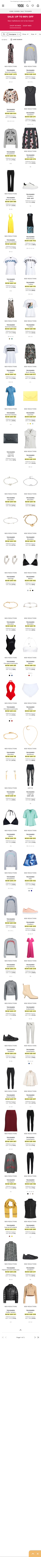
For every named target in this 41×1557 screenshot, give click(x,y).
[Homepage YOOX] (20, 5)
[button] (20, 1329)
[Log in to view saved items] (33, 5)
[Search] (27, 5)
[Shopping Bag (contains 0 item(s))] (38, 5)
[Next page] (35, 1337)
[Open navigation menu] (3, 5)
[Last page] (37, 1337)
